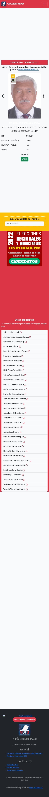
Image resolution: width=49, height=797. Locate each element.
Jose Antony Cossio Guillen (13, 418)
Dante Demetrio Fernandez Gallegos (15, 351)
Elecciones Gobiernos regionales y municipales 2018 (24, 753)
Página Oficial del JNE (36, 788)
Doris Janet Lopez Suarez (12, 356)
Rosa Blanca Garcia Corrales (13, 470)
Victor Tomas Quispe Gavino (13, 480)
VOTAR (24, 159)
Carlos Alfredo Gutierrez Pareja (14, 342)
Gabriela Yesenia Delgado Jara (13, 375)
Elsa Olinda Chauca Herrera (12, 365)
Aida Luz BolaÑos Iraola (11, 332)
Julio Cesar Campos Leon (12, 427)
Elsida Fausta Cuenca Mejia (12, 370)
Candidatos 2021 (12, 765)
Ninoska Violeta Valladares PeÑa (14, 465)
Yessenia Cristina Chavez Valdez (14, 489)
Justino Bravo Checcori (11, 432)
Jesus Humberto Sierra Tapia (13, 404)
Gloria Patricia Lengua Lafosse (13, 384)
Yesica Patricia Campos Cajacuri (14, 484)
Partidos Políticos (13, 768)
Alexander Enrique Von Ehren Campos (16, 337)
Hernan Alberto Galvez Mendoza (14, 389)
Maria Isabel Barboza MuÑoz (13, 442)
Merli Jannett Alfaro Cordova (13, 456)
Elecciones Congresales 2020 (17, 756)
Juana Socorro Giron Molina (13, 423)
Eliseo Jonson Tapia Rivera (12, 361)
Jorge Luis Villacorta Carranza (13, 408)
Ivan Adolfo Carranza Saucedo (13, 394)
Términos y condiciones (15, 770)
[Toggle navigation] (44, 4)
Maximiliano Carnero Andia (12, 446)
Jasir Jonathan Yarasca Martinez (14, 399)
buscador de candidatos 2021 (28, 70)
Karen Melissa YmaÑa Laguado (13, 437)
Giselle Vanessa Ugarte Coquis (14, 380)
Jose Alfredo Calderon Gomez (13, 413)
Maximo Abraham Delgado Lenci (14, 451)
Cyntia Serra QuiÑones (11, 346)
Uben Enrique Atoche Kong (12, 475)
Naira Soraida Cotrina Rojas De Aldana (16, 461)
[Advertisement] (24, 33)
